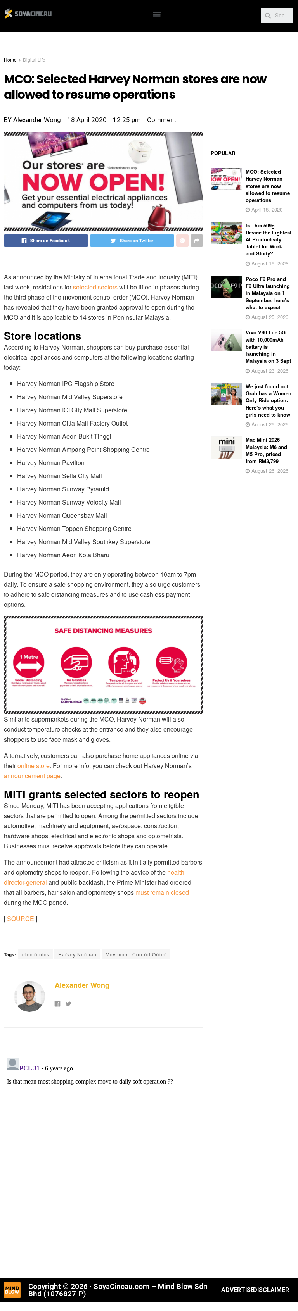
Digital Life (34, 59)
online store (33, 765)
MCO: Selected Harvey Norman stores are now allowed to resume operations (268, 185)
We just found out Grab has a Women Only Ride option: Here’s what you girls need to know (268, 400)
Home (10, 59)
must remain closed (162, 892)
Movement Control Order (136, 954)
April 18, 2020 (266, 209)
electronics (35, 954)
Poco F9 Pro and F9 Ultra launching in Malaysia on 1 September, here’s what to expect (268, 293)
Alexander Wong (82, 985)
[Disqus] (103, 1152)
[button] (156, 14)
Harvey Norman (77, 954)
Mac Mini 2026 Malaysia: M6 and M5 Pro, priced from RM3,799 (266, 450)
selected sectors (95, 287)
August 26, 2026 (269, 470)
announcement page (32, 775)
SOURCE (20, 918)
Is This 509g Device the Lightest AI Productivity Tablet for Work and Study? (268, 239)
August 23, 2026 (269, 370)
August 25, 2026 (269, 316)
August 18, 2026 (269, 263)
